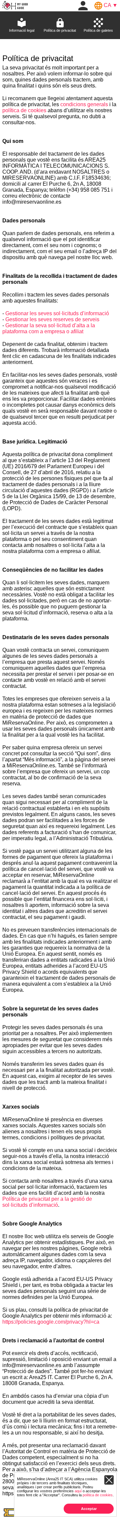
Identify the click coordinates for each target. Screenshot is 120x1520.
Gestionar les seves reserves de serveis (52, 319)
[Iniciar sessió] (83, 5)
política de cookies (24, 110)
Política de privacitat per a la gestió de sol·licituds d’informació (47, 1202)
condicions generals (84, 104)
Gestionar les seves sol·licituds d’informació (57, 313)
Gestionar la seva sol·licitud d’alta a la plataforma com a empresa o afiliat (48, 328)
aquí (78, 1491)
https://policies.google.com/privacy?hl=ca (50, 1322)
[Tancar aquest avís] (109, 1480)
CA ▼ (110, 5)
